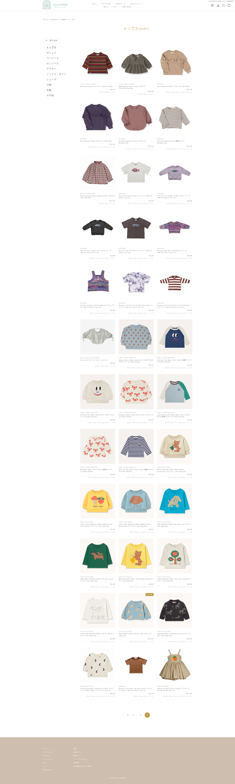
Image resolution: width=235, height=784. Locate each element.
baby (106, 92)
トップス (71, 19)
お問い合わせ (126, 7)
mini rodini (181, 696)
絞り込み (53, 40)
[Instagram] (212, 5)
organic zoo (104, 696)
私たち (106, 7)
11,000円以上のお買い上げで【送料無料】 (221, 1)
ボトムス (51, 52)
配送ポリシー (77, 756)
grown (140, 204)
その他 (50, 95)
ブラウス (112, 204)
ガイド (115, 7)
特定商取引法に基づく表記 (82, 766)
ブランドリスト (135, 4)
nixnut (182, 92)
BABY (64, 19)
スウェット (188, 92)
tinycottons (181, 477)
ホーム (94, 4)
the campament (142, 368)
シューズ (51, 79)
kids (177, 92)
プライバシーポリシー (80, 759)
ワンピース (53, 58)
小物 (49, 84)
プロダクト (119, 4)
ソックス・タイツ (56, 74)
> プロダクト (54, 19)
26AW (101, 92)
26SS (88, 696)
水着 (49, 90)
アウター (51, 68)
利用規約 (76, 763)
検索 (74, 749)
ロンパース (53, 63)
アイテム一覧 (105, 4)
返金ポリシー (77, 752)
